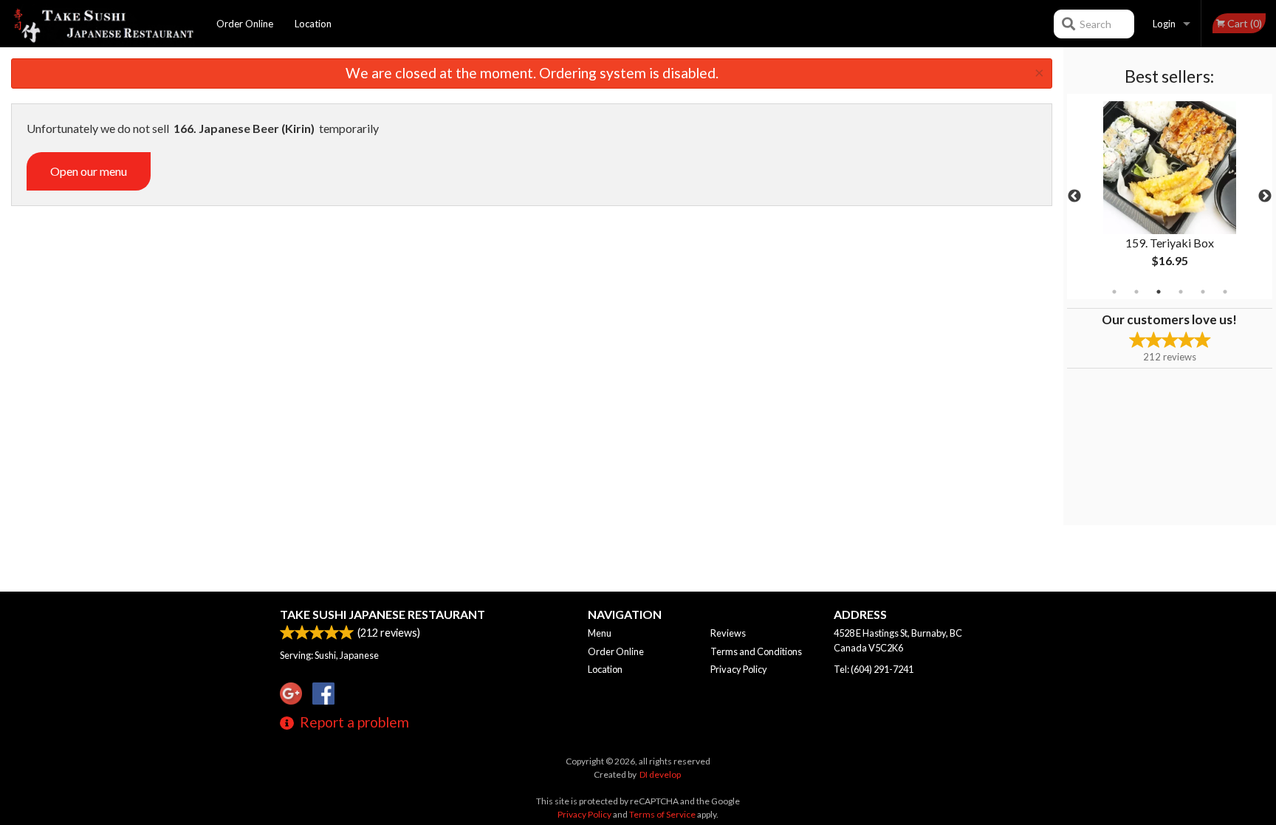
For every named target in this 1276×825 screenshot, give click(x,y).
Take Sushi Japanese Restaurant (382, 614)
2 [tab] (1136, 291)
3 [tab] (1158, 291)
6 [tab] (1225, 291)
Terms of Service (662, 814)
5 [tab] (1203, 291)
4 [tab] (1180, 291)
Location (313, 24)
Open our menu (88, 171)
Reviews (728, 633)
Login (1164, 24)
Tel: (873, 669)
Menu (599, 633)
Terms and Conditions (756, 651)
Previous (1074, 196)
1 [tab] (1114, 291)
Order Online (244, 24)
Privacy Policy (738, 669)
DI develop (660, 774)
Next (1265, 196)
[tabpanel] (1170, 196)
